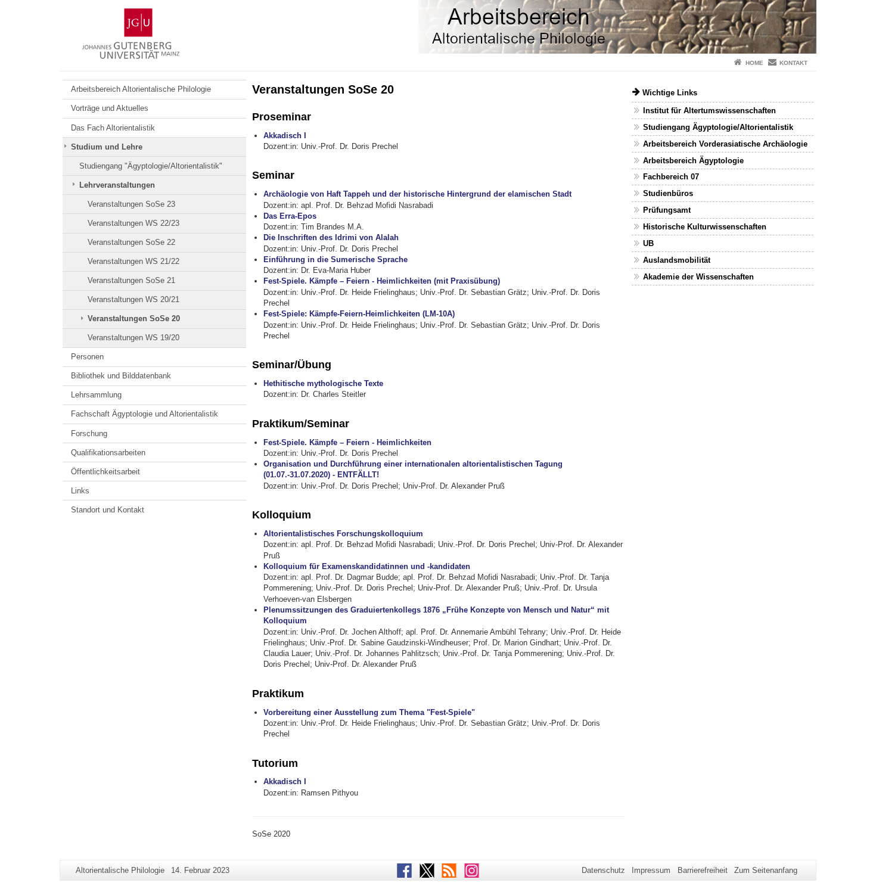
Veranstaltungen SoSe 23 (131, 204)
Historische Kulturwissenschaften (704, 226)
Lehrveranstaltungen (117, 185)
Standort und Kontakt (107, 509)
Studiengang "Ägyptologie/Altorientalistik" (150, 165)
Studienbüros (668, 193)
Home (754, 63)
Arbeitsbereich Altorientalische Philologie (141, 89)
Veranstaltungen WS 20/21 (133, 299)
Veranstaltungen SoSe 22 (131, 242)
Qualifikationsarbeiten (108, 452)
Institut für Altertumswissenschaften (709, 110)
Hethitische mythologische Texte (323, 383)
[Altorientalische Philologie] (438, 27)
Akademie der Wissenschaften (698, 276)
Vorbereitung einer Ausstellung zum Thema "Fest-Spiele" (369, 712)
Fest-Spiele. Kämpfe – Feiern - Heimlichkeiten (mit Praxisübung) (381, 280)
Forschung (89, 433)
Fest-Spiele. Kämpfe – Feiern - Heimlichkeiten (347, 442)
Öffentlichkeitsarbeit (105, 471)
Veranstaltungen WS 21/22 (133, 261)
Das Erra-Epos (289, 216)
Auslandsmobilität (676, 260)
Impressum (651, 870)
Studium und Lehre (106, 146)
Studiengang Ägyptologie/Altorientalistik (718, 127)
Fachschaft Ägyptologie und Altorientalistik (144, 413)
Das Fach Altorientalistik (113, 127)
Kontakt (793, 63)
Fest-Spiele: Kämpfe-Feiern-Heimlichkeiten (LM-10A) (359, 313)
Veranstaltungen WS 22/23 (133, 223)
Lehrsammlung (96, 394)
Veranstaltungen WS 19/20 (133, 337)
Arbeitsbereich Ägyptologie (693, 160)
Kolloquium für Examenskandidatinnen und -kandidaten (366, 566)
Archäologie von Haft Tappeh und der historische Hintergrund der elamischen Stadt (417, 193)
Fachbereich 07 (671, 176)
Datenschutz (603, 870)
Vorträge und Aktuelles (109, 108)
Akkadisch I (284, 135)
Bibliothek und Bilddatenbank (121, 375)
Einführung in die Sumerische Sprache (335, 259)
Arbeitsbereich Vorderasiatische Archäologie (725, 143)
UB (648, 243)
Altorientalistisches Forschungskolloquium (343, 533)
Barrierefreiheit (703, 870)
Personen (87, 356)
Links (80, 490)
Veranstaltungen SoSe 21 (131, 280)
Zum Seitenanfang (765, 870)
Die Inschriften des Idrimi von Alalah (331, 237)
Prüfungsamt (667, 210)
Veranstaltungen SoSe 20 (134, 318)
